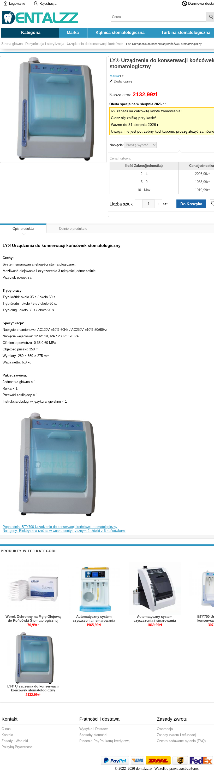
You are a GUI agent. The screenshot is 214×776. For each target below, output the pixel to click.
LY (122, 76)
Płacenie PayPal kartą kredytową (104, 741)
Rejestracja (47, 3)
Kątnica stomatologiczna (120, 32)
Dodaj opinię (123, 81)
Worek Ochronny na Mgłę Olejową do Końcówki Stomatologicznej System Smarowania (33, 620)
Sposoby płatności (93, 735)
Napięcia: (117, 145)
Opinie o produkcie (73, 229)
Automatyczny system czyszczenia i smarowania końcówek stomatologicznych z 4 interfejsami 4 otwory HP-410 (94, 622)
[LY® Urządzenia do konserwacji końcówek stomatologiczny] (53, 109)
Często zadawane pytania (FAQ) (181, 741)
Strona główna (12, 44)
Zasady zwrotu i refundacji (177, 735)
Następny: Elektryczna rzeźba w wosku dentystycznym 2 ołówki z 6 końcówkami (64, 531)
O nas (6, 729)
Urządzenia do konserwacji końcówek (95, 44)
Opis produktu (23, 229)
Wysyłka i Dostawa (93, 729)
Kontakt (7, 735)
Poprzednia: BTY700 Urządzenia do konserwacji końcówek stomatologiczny (60, 527)
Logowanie (17, 3)
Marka (73, 32)
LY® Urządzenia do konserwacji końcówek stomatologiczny (33, 688)
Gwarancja (165, 729)
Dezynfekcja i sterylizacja (44, 44)
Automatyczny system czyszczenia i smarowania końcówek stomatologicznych (155, 620)
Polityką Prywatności (17, 747)
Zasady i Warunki (15, 741)
